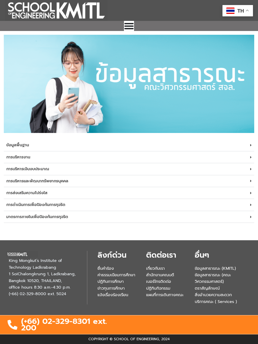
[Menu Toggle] (129, 26)
